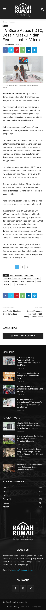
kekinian (15, 281)
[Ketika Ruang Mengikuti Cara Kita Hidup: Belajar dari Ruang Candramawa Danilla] (9, 468)
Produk (12, 22)
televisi (6, 284)
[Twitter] (11, 50)
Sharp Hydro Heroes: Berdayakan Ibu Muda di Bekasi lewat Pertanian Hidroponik (30, 438)
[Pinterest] (16, 50)
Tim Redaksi (9, 44)
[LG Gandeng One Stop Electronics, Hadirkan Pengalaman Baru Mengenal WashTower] (9, 360)
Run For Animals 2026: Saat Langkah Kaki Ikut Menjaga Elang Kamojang (30, 388)
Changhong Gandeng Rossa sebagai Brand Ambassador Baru (28, 375)
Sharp (39, 281)
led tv (23, 281)
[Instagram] (23, 588)
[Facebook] (5, 50)
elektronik (7, 278)
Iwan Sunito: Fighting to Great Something (12, 312)
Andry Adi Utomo (16, 275)
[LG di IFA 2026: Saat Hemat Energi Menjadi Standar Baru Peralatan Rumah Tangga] (9, 426)
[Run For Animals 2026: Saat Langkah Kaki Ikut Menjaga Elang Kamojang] (9, 389)
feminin (36, 278)
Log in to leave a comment (23, 336)
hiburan (6, 281)
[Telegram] (34, 50)
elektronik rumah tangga (22, 278)
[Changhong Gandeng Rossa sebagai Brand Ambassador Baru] (9, 376)
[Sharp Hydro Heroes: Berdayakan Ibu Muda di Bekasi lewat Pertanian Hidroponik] (9, 439)
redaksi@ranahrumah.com (23, 570)
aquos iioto (29, 275)
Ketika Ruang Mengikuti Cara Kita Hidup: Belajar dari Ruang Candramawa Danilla (30, 467)
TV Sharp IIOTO (21, 284)
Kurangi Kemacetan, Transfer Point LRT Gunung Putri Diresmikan (33, 314)
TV (12, 284)
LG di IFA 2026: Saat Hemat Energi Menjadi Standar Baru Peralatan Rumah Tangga (28, 425)
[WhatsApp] (22, 50)
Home (5, 22)
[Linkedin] (28, 50)
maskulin (30, 281)
